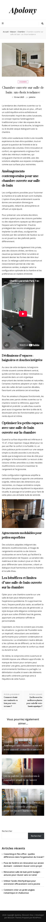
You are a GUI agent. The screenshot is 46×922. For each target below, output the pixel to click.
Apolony (23, 10)
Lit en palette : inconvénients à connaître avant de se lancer (21, 778)
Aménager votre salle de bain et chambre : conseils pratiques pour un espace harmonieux (22, 806)
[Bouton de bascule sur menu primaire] (3, 23)
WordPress (37, 917)
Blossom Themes (14, 917)
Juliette (32, 97)
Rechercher (7, 831)
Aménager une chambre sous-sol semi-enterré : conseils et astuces (23, 747)
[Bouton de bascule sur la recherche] (42, 23)
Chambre (23, 82)
